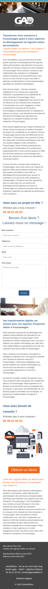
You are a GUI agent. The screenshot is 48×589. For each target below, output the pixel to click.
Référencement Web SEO (13, 556)
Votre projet (6, 263)
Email (4, 252)
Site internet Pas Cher (12, 546)
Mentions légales (24, 578)
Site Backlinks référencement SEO (17, 554)
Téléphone (6, 241)
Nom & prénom (8, 230)
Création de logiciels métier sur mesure (19, 549)
